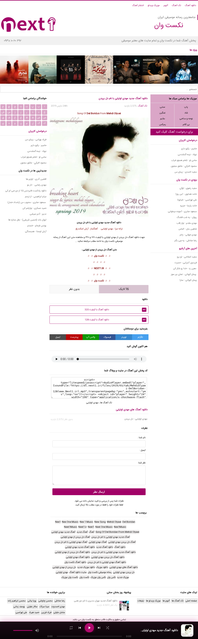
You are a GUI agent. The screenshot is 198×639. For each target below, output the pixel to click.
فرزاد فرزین (46, 612)
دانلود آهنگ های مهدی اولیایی (132, 410)
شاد (186, 113)
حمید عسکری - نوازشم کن (34, 208)
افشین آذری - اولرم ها (36, 179)
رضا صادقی (60, 601)
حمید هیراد (34, 612)
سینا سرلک (44, 607)
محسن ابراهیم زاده (17, 601)
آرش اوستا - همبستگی (35, 231)
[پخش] (89, 627)
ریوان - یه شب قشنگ (187, 217)
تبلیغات (140, 601)
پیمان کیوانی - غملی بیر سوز (184, 274)
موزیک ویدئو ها (153, 601)
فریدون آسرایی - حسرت (186, 263)
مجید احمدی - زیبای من (185, 172)
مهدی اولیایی (92, 403)
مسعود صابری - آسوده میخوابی (182, 211)
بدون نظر (74, 289)
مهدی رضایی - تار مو (36, 185)
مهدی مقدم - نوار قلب (187, 223)
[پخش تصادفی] (107, 627)
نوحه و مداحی (186, 119)
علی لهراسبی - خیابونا (187, 200)
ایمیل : (142, 450)
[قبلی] (79, 627)
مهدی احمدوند (58, 607)
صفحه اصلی (191, 601)
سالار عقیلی (32, 607)
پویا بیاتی (31, 601)
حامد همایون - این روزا (186, 194)
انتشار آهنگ (138, 5)
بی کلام (186, 124)
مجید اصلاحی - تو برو (187, 257)
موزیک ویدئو (154, 5)
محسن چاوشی (45, 601)
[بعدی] (99, 627)
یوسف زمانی (19, 607)
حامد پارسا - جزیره (188, 206)
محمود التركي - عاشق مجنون (184, 166)
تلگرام (140, 337)
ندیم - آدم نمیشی (38, 214)
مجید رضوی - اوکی (188, 188)
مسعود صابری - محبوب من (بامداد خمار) (27, 202)
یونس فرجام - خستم (36, 226)
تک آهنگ (176, 5)
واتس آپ (90, 337)
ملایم (162, 119)
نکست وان (99, 256)
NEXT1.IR (99, 268)
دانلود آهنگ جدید (112, 223)
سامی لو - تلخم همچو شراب (184, 160)
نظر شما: (142, 463)
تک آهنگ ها (106, 403)
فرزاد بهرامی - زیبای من (35, 140)
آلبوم (166, 5)
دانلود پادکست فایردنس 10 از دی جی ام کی (25, 191)
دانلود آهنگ (190, 5)
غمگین (162, 113)
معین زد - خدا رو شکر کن (185, 268)
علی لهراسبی (21, 612)
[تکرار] (71, 627)
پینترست (74, 337)
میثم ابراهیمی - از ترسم (35, 197)
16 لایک (124, 289)
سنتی (162, 107)
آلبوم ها (166, 601)
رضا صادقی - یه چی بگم (185, 241)
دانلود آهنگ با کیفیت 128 (115, 320)
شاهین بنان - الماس (187, 229)
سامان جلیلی (59, 612)
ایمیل (57, 337)
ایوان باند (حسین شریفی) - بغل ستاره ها (27, 220)
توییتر (123, 337)
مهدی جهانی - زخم (188, 235)
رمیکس (162, 124)
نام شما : (142, 438)
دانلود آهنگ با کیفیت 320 (115, 310)
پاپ (186, 107)
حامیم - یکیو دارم (189, 149)
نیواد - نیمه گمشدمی (187, 154)
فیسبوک (107, 337)
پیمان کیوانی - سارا (188, 280)
